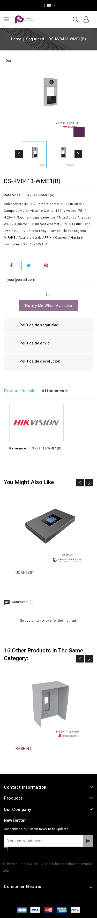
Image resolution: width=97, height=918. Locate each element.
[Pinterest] (46, 265)
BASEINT (24, 748)
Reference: (12, 195)
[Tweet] (29, 265)
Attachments (55, 390)
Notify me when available (48, 305)
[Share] (11, 265)
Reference (17, 448)
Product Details (20, 390)
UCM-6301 (25, 572)
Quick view (18, 503)
